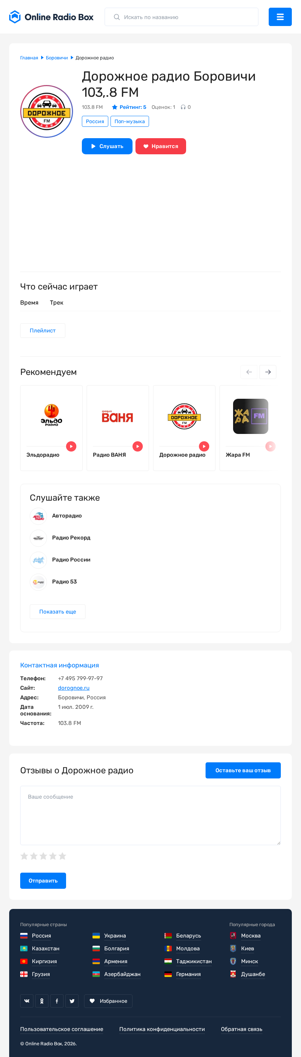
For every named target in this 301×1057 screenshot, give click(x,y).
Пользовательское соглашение (61, 1029)
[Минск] (233, 961)
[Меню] (280, 17)
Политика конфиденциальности (162, 1029)
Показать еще (57, 611)
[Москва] (233, 935)
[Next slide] (268, 372)
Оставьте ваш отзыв (243, 770)
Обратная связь (241, 1029)
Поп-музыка (130, 121)
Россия (95, 121)
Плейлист (43, 330)
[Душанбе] (233, 974)
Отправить (43, 880)
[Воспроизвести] (71, 446)
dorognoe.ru (74, 688)
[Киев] (233, 948)
